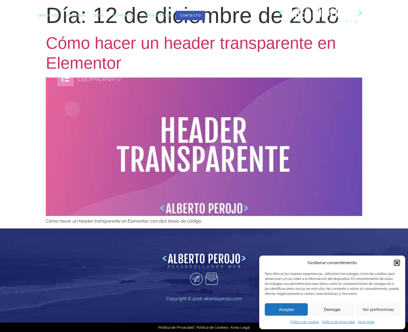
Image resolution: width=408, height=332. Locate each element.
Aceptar (286, 309)
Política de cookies (304, 322)
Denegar (332, 309)
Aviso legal (366, 322)
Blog (99, 15)
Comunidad (125, 15)
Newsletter (158, 15)
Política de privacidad (338, 322)
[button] (397, 263)
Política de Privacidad (176, 327)
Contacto (190, 15)
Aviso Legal (240, 327)
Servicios (47, 15)
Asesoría (75, 15)
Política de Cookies (212, 327)
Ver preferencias (378, 309)
